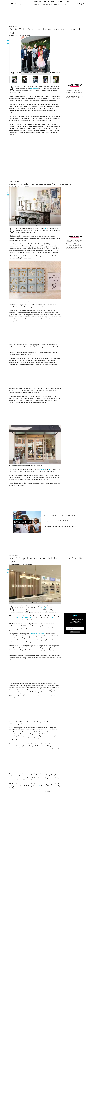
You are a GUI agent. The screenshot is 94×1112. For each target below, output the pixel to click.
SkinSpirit (44, 608)
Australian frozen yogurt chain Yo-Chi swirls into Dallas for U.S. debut (74, 97)
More (65, 4)
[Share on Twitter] (8, 41)
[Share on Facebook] (8, 38)
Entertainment (51, 1)
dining (50, 469)
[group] (14, 79)
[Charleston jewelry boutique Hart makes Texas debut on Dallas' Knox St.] (35, 206)
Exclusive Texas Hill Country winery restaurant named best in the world (74, 93)
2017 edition (34, 88)
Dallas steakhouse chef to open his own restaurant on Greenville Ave (75, 90)
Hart (45, 228)
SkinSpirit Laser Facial (37, 634)
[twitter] (79, 4)
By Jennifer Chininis (13, 35)
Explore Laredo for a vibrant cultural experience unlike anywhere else (59, 515)
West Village (30, 618)
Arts (68, 1)
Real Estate (62, 1)
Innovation (56, 4)
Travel (57, 1)
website (38, 786)
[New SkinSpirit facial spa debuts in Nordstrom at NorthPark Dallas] (35, 584)
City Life (44, 1)
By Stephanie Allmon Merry (14, 186)
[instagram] (81, 4)
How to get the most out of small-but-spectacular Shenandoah (58, 521)
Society (35, 4)
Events (61, 4)
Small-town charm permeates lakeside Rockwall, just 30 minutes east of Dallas (60, 527)
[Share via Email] (8, 44)
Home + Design (41, 4)
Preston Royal (21, 618)
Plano (53, 618)
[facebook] (77, 4)
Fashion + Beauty (49, 4)
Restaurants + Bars (37, 1)
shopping (42, 469)
